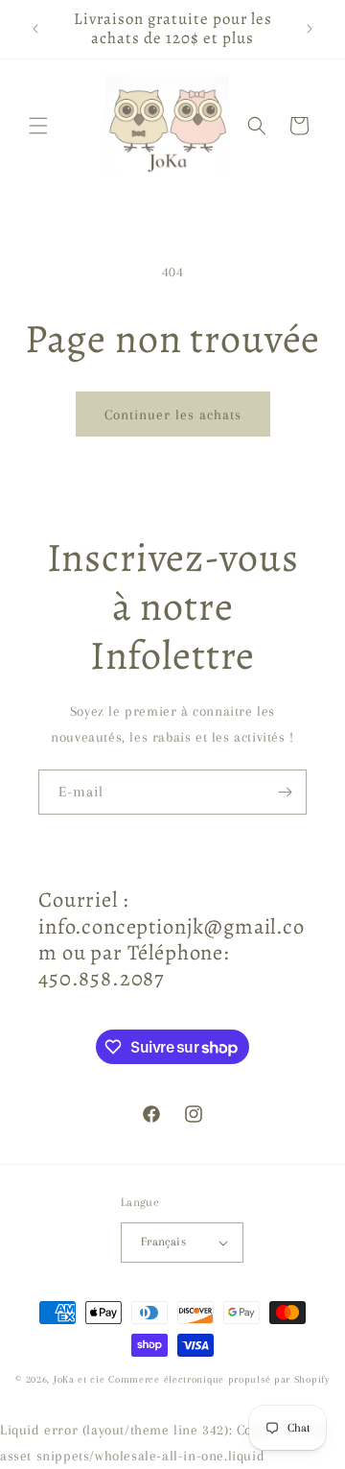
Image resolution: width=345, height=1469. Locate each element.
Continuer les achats (173, 414)
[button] (38, 126)
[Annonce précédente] (35, 29)
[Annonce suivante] (309, 29)
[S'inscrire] (285, 792)
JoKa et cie (81, 1379)
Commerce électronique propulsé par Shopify (218, 1379)
